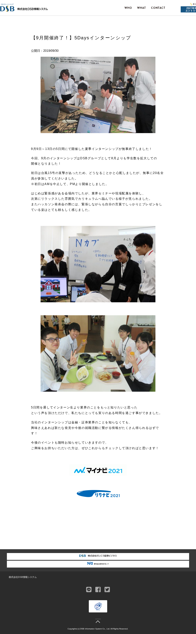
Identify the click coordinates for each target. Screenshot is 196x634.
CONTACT (158, 8)
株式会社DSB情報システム (23, 577)
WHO (128, 8)
